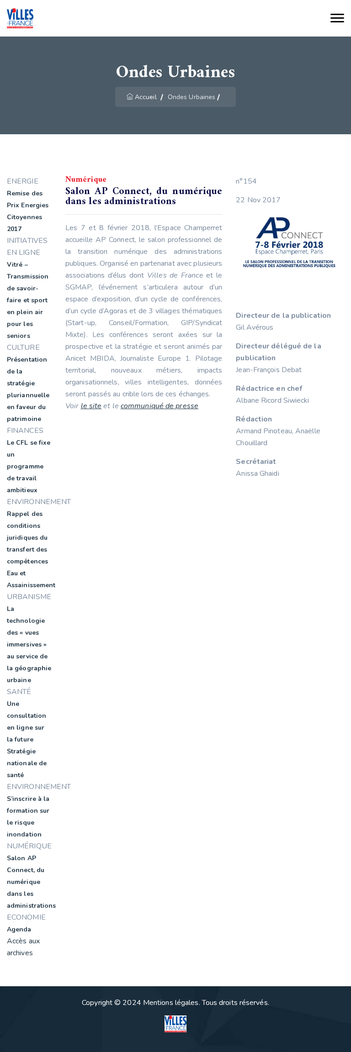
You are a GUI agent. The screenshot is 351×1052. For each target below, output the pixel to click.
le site (91, 406)
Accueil (146, 97)
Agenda (19, 929)
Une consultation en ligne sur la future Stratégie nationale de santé (27, 739)
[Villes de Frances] (20, 18)
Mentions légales (171, 1003)
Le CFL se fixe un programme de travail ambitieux (28, 466)
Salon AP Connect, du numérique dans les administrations (31, 882)
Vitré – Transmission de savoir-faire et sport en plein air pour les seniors (27, 300)
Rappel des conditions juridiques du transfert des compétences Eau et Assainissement (31, 549)
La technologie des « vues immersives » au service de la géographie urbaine (29, 644)
